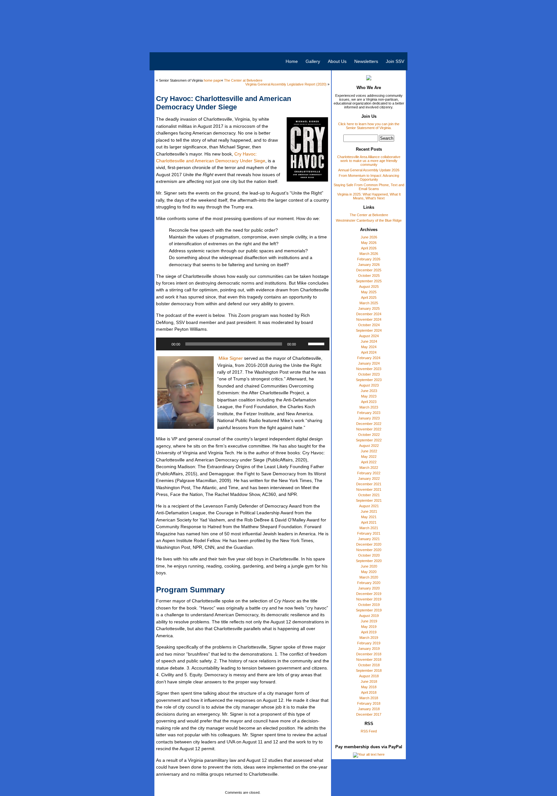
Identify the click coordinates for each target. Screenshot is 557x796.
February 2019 (368, 643)
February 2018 (368, 703)
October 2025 (369, 275)
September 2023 (369, 380)
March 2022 (368, 467)
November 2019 (368, 599)
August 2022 (369, 446)
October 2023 (369, 374)
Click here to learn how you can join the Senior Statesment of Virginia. (368, 126)
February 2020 (368, 583)
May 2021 (368, 517)
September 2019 (369, 610)
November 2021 (368, 489)
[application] (242, 344)
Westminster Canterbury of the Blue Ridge (369, 220)
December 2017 (368, 714)
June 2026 (369, 237)
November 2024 (368, 319)
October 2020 (369, 555)
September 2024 (369, 330)
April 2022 (368, 462)
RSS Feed (369, 731)
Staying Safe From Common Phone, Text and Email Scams (369, 187)
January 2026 (369, 265)
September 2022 (369, 440)
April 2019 (368, 632)
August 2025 (369, 286)
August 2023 (369, 385)
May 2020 (368, 572)
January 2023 (369, 418)
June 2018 (369, 681)
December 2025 (368, 270)
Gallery (313, 61)
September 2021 (369, 500)
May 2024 (368, 347)
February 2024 (368, 358)
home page (212, 80)
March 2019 (368, 638)
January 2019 (369, 648)
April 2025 (368, 297)
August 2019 (369, 616)
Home (292, 61)
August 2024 (369, 336)
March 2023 (368, 407)
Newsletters (366, 61)
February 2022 (368, 473)
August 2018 (369, 676)
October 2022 (369, 435)
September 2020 (369, 561)
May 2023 (368, 396)
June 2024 (369, 341)
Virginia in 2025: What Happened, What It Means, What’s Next (369, 196)
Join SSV (395, 61)
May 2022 (368, 456)
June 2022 (369, 451)
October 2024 (369, 325)
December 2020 (368, 544)
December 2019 (368, 594)
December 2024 (368, 314)
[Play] (164, 344)
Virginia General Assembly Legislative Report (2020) (286, 84)
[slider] (317, 343)
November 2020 (368, 550)
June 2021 (369, 511)
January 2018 (369, 709)
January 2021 (369, 539)
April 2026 (368, 248)
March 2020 (368, 577)
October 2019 (369, 605)
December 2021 (368, 484)
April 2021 (368, 522)
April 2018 (368, 692)
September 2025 (369, 281)
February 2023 (368, 413)
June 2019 (369, 621)
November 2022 (368, 429)
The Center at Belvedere (369, 215)
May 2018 (368, 687)
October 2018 (369, 665)
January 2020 (369, 588)
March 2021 (368, 528)
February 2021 (368, 533)
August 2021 (369, 506)
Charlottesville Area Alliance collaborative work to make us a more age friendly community (368, 160)
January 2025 (369, 308)
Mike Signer (231, 358)
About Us (337, 61)
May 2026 (368, 243)
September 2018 (369, 670)
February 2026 (368, 259)
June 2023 (369, 391)
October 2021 (369, 495)
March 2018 (368, 698)
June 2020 (369, 566)
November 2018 (368, 659)
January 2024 (369, 363)
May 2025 (368, 292)
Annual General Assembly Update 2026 (368, 170)
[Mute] (303, 344)
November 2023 (368, 369)
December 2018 (368, 654)
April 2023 (368, 402)
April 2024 (368, 352)
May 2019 (368, 627)
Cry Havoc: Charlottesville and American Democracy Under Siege (223, 103)
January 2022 (369, 478)
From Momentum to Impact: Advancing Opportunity (369, 177)
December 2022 (368, 424)
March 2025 (368, 303)
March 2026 (368, 254)
